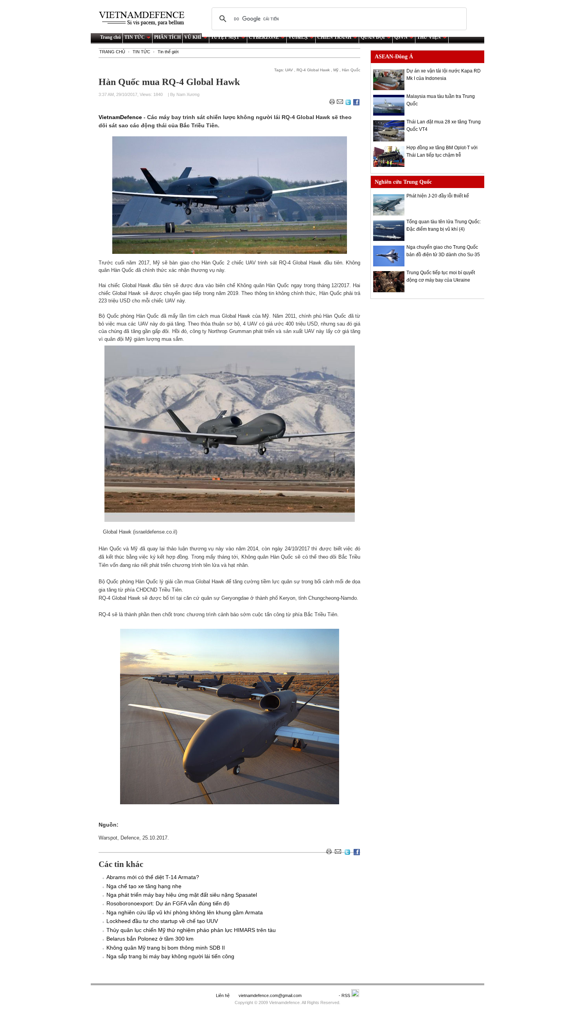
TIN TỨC (134, 37)
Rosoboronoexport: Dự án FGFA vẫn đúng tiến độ (168, 903)
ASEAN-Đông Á (394, 57)
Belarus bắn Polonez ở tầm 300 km (150, 939)
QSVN (401, 37)
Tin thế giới (168, 51)
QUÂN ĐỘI (373, 37)
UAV (289, 70)
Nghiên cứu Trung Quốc (403, 182)
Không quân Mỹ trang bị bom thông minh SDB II (165, 948)
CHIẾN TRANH (334, 37)
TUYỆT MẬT (225, 37)
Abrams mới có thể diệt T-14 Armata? (152, 877)
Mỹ (335, 70)
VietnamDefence (121, 117)
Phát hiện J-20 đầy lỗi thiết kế (437, 196)
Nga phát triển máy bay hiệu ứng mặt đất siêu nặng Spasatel (181, 895)
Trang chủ (110, 37)
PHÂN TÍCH (167, 37)
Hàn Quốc (351, 70)
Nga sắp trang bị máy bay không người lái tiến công (170, 956)
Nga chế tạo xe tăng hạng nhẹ (143, 886)
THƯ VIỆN (429, 37)
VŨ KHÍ (192, 37)
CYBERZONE (264, 37)
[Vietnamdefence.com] (145, 18)
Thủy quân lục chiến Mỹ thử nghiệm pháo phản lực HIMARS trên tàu (191, 930)
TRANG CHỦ (112, 51)
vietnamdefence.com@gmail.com (271, 995)
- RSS (345, 995)
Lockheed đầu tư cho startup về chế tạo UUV (162, 921)
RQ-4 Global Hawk (313, 70)
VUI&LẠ (298, 37)
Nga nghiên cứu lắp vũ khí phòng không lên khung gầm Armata (184, 912)
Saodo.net (321, 995)
